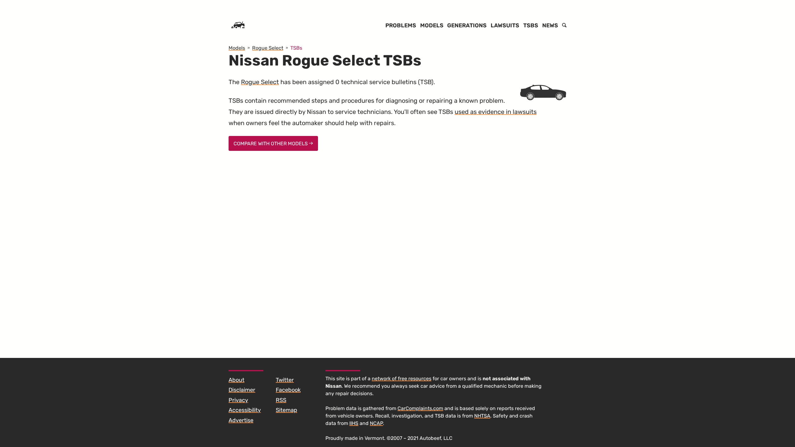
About (236, 380)
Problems (400, 25)
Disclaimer (242, 389)
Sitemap (286, 410)
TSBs (530, 25)
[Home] (238, 25)
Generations (467, 25)
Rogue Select (260, 82)
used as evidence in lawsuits (496, 111)
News (550, 25)
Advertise (241, 420)
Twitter (285, 380)
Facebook (288, 389)
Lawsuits (505, 25)
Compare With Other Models (271, 144)
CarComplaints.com (420, 408)
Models (431, 25)
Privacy (238, 400)
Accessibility (245, 410)
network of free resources (401, 379)
